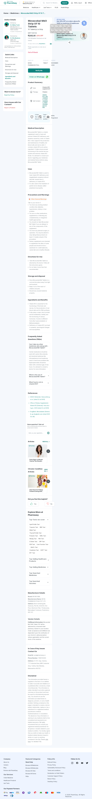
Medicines (14, 13)
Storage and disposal (11, 73)
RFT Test (32, 553)
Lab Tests (47, 7)
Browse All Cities (30, 771)
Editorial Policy (52, 762)
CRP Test (42, 541)
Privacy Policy (52, 765)
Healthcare (35, 7)
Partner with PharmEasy (11, 770)
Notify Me (39, 70)
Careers (6, 765)
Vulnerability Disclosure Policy (56, 767)
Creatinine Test (34, 550)
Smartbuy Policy (52, 781)
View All (45, 441)
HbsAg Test (32, 538)
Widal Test (32, 530)
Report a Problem (9, 107)
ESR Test (32, 544)
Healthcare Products (10, 780)
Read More (42, 43)
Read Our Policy (9, 95)
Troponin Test (33, 527)
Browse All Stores (31, 773)
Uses (6, 61)
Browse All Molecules (32, 768)
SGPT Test (44, 550)
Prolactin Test (33, 536)
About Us (6, 762)
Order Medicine (8, 777)
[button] (54, 3)
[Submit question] (48, 433)
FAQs (27, 776)
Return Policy (51, 779)
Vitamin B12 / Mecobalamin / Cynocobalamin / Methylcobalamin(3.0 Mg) (45, 101)
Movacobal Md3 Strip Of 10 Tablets (33, 13)
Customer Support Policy (55, 776)
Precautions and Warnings (10, 65)
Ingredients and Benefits (10, 77)
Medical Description (11, 57)
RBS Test (42, 527)
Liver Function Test (42, 544)
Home (6, 13)
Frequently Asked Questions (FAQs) (10, 83)
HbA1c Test (34, 547)
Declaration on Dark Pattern (56, 773)
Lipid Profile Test (34, 524)
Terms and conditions (54, 770)
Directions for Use (10, 69)
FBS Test (41, 538)
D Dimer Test (33, 541)
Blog (5, 767)
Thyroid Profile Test (35, 533)
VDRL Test (43, 536)
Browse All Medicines (32, 765)
